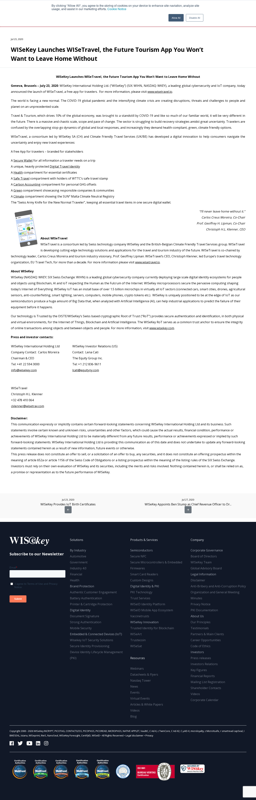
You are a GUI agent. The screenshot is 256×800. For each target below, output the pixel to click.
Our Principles (200, 622)
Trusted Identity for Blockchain (152, 628)
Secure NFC (138, 556)
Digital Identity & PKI (144, 586)
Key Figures (199, 670)
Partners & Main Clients (207, 634)
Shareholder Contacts (206, 688)
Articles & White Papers (146, 704)
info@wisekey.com (24, 370)
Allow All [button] (176, 17)
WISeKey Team (201, 562)
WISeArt (136, 634)
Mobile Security (81, 628)
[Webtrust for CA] (19, 769)
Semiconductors (141, 550)
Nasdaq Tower (140, 680)
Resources (137, 658)
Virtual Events (140, 698)
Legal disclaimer (134, 735)
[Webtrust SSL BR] (40, 769)
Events (135, 692)
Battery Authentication (86, 598)
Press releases (201, 658)
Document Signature (84, 616)
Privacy (149, 735)
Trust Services (140, 598)
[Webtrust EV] (61, 769)
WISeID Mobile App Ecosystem (151, 610)
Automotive (78, 556)
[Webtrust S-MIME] (81, 769)
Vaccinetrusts (139, 616)
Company (197, 540)
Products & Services (144, 540)
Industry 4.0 (78, 568)
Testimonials (200, 628)
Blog (133, 716)
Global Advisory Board (206, 568)
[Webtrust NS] (102, 769)
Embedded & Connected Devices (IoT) (96, 634)
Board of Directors (204, 556)
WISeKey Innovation (144, 622)
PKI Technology (141, 592)
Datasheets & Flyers (144, 674)
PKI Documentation (204, 610)
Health (74, 580)
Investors (197, 652)
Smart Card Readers (144, 574)
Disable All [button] (194, 17)
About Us (197, 616)
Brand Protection (82, 586)
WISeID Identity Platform (147, 604)
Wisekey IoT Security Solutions (91, 640)
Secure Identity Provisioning (89, 646)
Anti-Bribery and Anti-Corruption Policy (218, 586)
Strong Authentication (85, 622)
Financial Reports (203, 676)
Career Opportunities (206, 640)
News (134, 686)
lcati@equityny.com (85, 370)
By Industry (78, 550)
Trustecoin (138, 640)
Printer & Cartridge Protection (91, 604)
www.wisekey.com (161, 328)
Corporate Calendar (205, 700)
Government (79, 562)
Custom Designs (141, 580)
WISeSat (136, 646)
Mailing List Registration (208, 682)
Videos (135, 710)
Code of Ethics (200, 646)
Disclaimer (198, 580)
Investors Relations (204, 664)
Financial (76, 574)
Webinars (137, 668)
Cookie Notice (116, 9)
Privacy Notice (200, 604)
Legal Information (203, 574)
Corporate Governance (207, 550)
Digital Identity (80, 610)
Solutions (76, 540)
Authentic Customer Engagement (93, 592)
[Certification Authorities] (122, 769)
